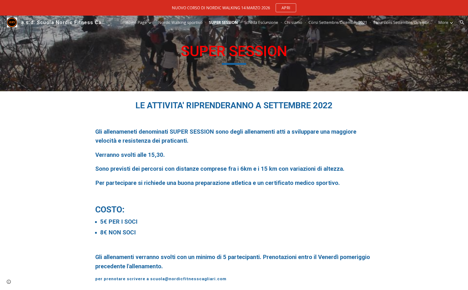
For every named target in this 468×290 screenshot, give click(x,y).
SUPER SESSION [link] (223, 22)
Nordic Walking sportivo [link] (180, 22)
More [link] (443, 22)
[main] (234, 53)
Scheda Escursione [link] (261, 22)
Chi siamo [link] (293, 22)
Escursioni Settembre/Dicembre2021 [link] (402, 22)
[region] (234, 8)
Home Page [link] (136, 22)
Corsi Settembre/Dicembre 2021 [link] (338, 22)
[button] (462, 22)
